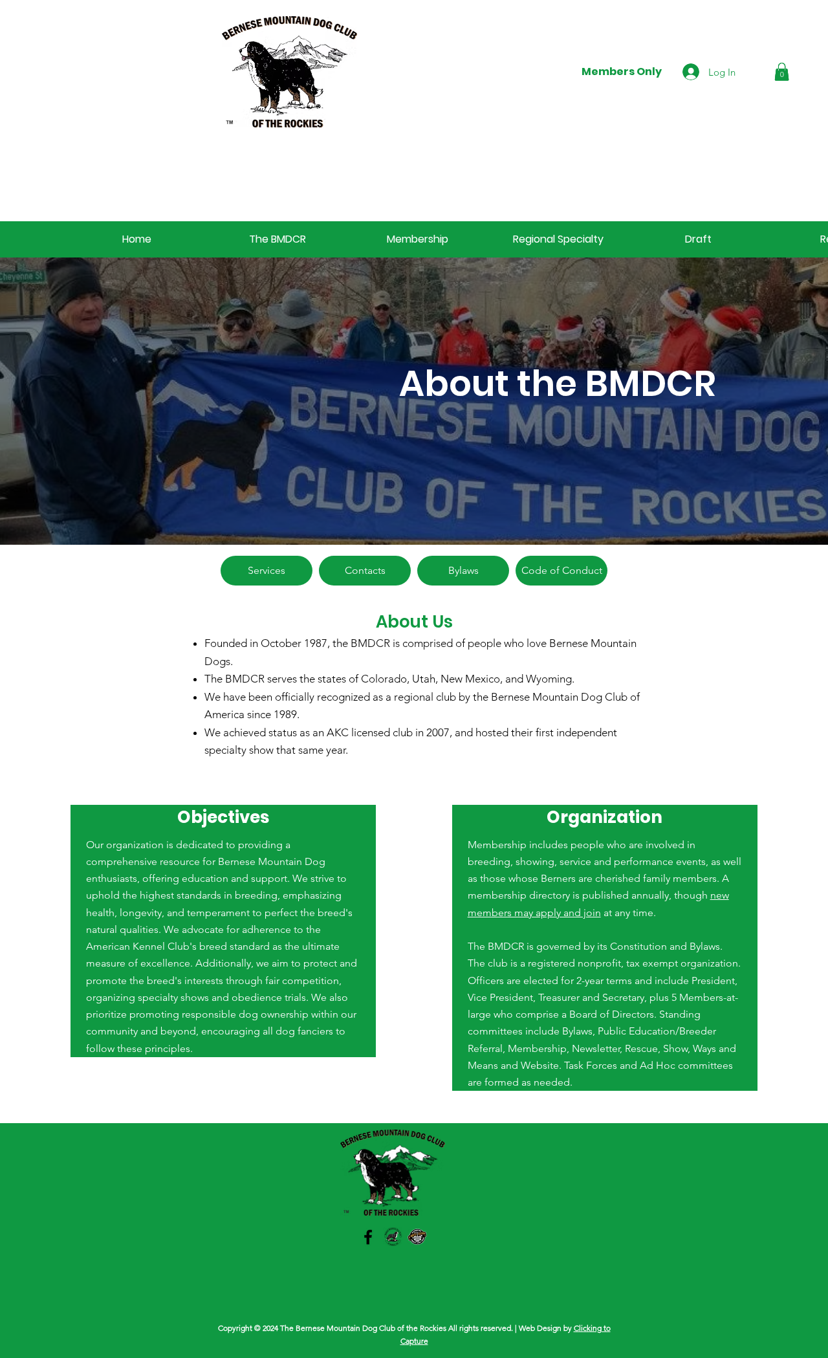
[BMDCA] (392, 1237)
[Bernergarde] (417, 1237)
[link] (781, 71)
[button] (277, 239)
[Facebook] (368, 1237)
